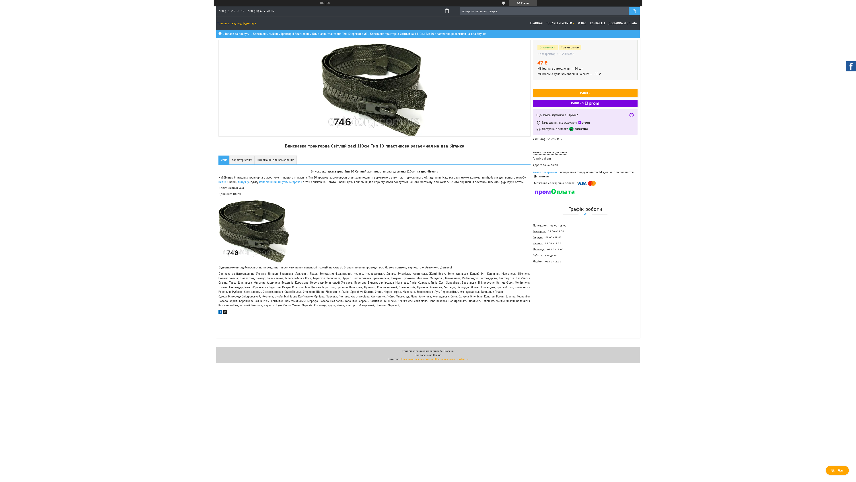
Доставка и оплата (622, 23)
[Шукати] (634, 11)
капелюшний (268, 182)
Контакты (597, 23)
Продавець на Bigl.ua (428, 355)
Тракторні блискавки (295, 34)
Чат (841, 470)
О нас (582, 23)
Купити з (577, 103)
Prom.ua (449, 351)
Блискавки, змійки (265, 34)
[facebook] (220, 313)
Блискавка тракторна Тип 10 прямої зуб (339, 34)
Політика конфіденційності (452, 359)
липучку (243, 182)
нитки (222, 182)
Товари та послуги (237, 34)
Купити (585, 93)
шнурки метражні (290, 182)
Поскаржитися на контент (417, 359)
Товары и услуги (559, 23)
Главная (536, 23)
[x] (225, 313)
